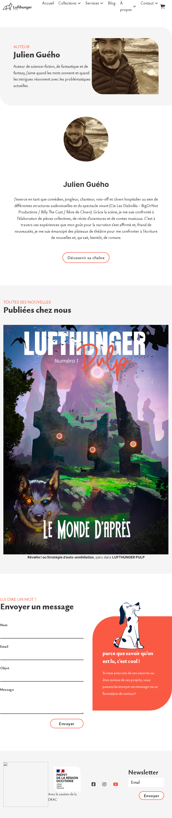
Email (4, 646)
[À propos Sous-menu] (134, 6)
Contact (147, 3)
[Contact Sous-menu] (156, 3)
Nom (4, 625)
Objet (4, 668)
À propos (126, 6)
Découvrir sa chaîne (86, 257)
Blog (112, 3)
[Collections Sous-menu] (79, 3)
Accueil (48, 3)
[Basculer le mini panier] (162, 6)
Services (92, 3)
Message (7, 689)
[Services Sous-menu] (101, 3)
